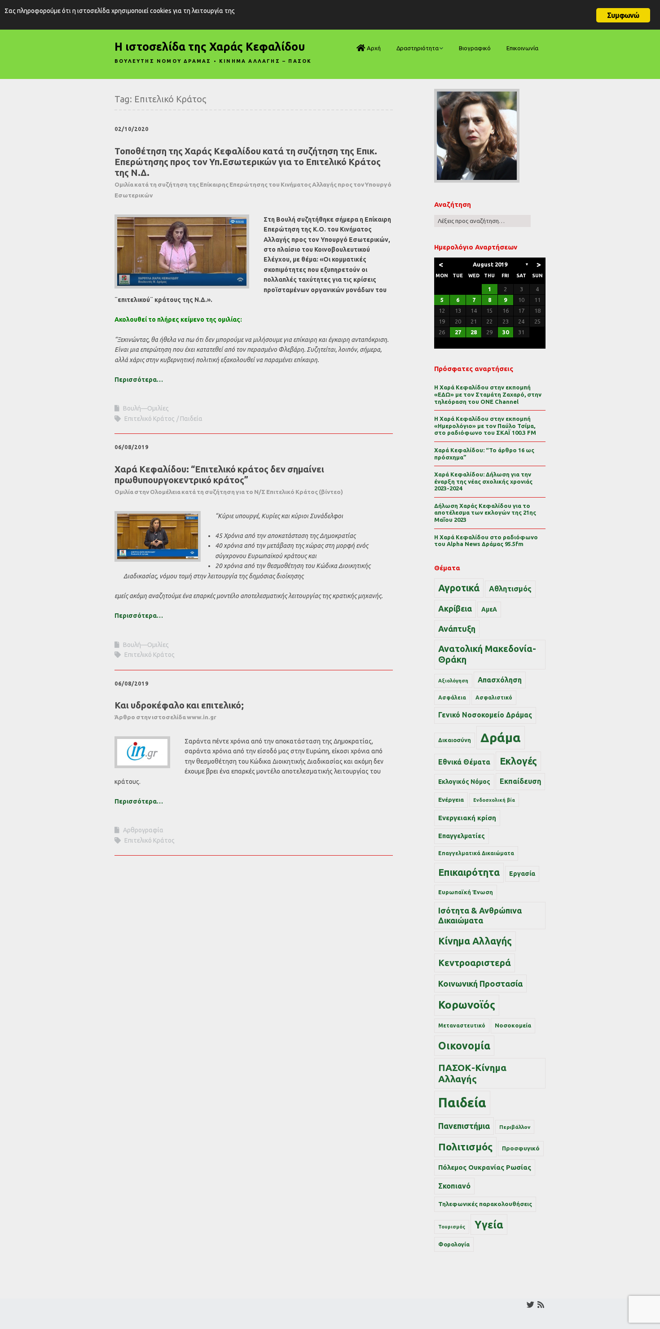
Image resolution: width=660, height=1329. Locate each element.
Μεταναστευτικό (461, 1025)
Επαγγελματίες (461, 835)
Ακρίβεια (455, 608)
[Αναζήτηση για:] (482, 221)
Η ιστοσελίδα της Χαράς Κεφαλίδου (209, 46)
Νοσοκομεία (513, 1025)
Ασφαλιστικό (493, 697)
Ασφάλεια (452, 697)
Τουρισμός (451, 1226)
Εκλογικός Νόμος (464, 781)
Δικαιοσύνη (454, 740)
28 (474, 332)
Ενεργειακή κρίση (467, 818)
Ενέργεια (451, 799)
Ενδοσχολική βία (494, 800)
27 (458, 332)
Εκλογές (518, 761)
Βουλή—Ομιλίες (146, 408)
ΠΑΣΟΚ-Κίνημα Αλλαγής (472, 1073)
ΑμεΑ (489, 609)
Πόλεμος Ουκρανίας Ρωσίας (484, 1167)
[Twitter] (530, 1304)
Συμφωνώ (623, 15)
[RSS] (541, 1304)
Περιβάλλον (514, 1127)
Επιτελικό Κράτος (149, 418)
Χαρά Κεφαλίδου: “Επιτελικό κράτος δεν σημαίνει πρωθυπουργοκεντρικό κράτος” (228, 479)
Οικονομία (464, 1045)
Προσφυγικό (521, 1148)
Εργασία (522, 873)
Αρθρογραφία (143, 830)
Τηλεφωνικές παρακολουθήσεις (485, 1204)
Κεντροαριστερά (474, 962)
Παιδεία (191, 418)
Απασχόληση (500, 680)
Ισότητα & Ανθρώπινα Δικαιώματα (480, 915)
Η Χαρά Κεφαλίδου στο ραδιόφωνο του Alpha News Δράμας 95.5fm (486, 540)
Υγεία (489, 1224)
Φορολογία (454, 1244)
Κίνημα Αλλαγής (475, 941)
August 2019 (490, 264)
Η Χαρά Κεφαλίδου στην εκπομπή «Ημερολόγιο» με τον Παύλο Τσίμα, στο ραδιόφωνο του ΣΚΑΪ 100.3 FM (485, 425)
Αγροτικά (459, 587)
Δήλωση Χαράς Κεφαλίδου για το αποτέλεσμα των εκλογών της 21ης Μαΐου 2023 (485, 513)
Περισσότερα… (138, 379)
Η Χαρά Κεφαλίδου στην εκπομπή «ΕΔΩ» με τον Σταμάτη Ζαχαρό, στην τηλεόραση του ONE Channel (487, 394)
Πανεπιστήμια (464, 1125)
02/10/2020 (131, 129)
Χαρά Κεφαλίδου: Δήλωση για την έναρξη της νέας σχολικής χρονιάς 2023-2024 (483, 481)
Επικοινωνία (522, 48)
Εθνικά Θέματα (464, 762)
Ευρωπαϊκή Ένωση (465, 892)
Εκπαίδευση (520, 781)
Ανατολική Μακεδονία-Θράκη (487, 654)
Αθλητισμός (510, 589)
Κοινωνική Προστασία (480, 983)
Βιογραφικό (475, 48)
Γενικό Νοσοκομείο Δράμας (485, 715)
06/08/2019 (131, 447)
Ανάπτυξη (456, 628)
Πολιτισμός (465, 1146)
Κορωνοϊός (466, 1005)
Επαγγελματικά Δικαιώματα (476, 853)
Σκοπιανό (454, 1186)
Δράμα (500, 737)
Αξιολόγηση (453, 680)
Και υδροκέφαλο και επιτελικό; (179, 710)
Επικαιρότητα (469, 872)
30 (505, 332)
